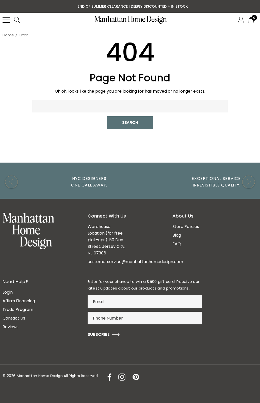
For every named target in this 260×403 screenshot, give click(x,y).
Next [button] (248, 182)
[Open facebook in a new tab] (108, 377)
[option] (66, 182)
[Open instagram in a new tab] (121, 377)
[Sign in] (241, 19)
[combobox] (130, 106)
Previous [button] (11, 182)
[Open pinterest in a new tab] (135, 377)
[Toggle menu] (6, 20)
